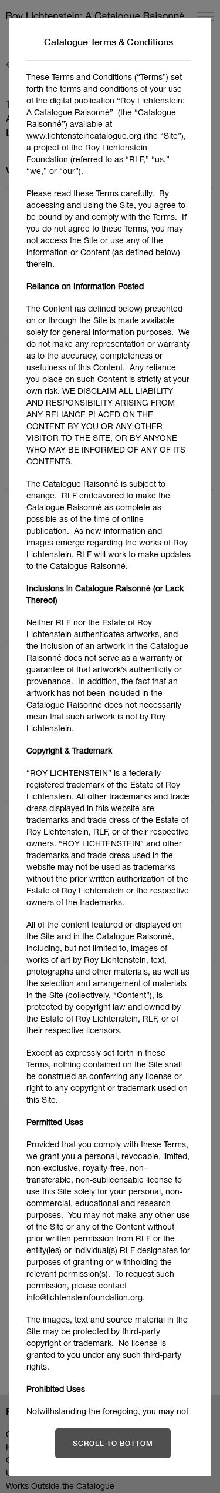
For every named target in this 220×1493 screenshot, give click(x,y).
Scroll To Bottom (113, 1443)
